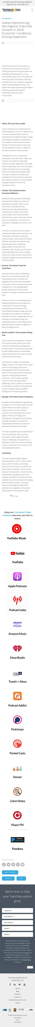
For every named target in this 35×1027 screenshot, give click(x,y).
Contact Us (17, 997)
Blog (17, 991)
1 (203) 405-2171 (17, 980)
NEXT (21, 878)
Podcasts (17, 994)
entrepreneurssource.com (17, 1000)
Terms (17, 1020)
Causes (17, 1003)
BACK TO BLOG (10, 872)
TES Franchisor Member (11, 10)
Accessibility (17, 1022)
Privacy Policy (26, 960)
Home (17, 988)
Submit (30, 967)
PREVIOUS (8, 878)
